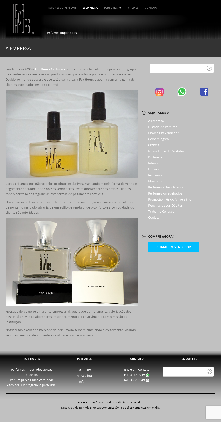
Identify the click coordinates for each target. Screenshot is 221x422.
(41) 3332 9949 (135, 375)
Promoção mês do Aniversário (169, 199)
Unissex (153, 169)
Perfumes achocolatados (166, 187)
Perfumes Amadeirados (165, 193)
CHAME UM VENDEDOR (173, 247)
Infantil (153, 163)
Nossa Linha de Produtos (166, 151)
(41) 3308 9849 (135, 380)
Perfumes (110, 8)
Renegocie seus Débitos (165, 205)
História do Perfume (62, 7)
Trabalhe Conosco (161, 211)
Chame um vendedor (163, 133)
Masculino (155, 181)
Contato (151, 7)
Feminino (155, 175)
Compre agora (158, 139)
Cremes (133, 7)
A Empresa (90, 7)
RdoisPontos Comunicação (101, 407)
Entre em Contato (136, 369)
